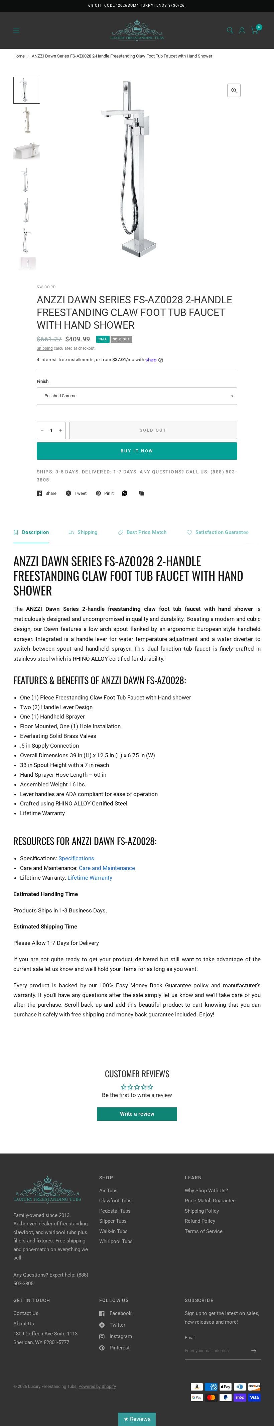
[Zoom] (234, 90)
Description (35, 532)
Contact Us (25, 1313)
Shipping (45, 348)
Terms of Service (204, 1231)
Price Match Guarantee (210, 1201)
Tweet (81, 493)
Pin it (109, 493)
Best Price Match (147, 532)
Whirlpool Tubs (116, 1241)
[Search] (230, 30)
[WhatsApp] (126, 493)
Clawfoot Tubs (115, 1201)
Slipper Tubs (113, 1221)
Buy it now (137, 450)
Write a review (137, 1114)
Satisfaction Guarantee (222, 532)
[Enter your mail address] (254, 1350)
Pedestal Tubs (115, 1211)
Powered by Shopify (97, 1386)
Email (190, 1337)
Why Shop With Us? (206, 1191)
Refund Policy (200, 1221)
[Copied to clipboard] (143, 493)
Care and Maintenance (107, 868)
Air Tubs (108, 1191)
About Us (23, 1324)
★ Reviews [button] (137, 1419)
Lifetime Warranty (89, 877)
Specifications (76, 858)
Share (50, 493)
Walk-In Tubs (113, 1231)
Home (19, 56)
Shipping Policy (202, 1211)
